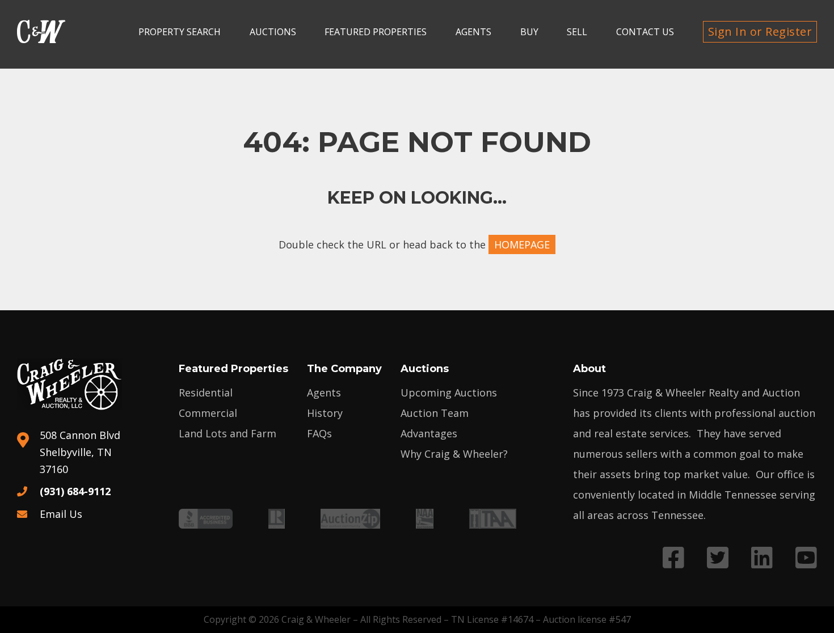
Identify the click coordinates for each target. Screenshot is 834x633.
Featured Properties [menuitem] (376, 32)
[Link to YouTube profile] (806, 557)
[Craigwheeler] (41, 31)
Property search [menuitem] (179, 32)
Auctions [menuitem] (273, 32)
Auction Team (435, 413)
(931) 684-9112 (75, 491)
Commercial (208, 413)
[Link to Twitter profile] (717, 557)
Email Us (61, 514)
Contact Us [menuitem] (645, 32)
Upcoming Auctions (449, 392)
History (325, 413)
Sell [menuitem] (577, 32)
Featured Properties (233, 369)
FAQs (319, 433)
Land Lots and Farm (227, 433)
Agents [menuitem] (473, 32)
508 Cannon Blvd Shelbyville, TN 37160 (80, 452)
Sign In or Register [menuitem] (760, 31)
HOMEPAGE (522, 244)
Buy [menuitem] (529, 32)
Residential (206, 392)
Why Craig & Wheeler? (454, 454)
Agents (324, 392)
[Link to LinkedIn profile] (762, 557)
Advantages (429, 433)
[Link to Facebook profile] (673, 557)
